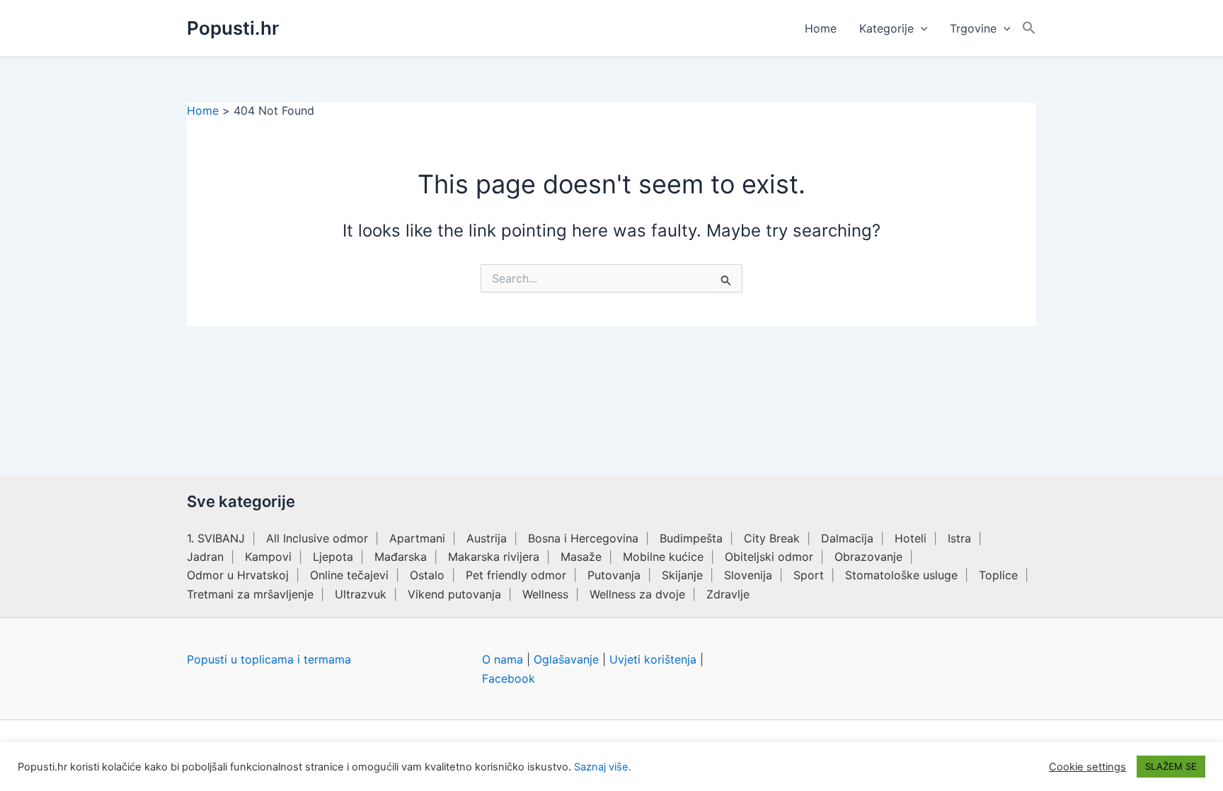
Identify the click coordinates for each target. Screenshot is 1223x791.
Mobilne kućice (663, 557)
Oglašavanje (566, 659)
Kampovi (268, 557)
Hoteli (910, 538)
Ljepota (333, 557)
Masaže (581, 557)
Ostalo (427, 575)
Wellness (545, 594)
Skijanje (682, 575)
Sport (808, 575)
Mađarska (400, 557)
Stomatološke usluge (901, 575)
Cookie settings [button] (1087, 767)
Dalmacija (847, 538)
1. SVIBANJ (216, 538)
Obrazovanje (868, 557)
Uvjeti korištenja (652, 659)
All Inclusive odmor (317, 538)
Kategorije (886, 28)
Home (821, 28)
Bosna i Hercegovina (583, 538)
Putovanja (614, 575)
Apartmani (417, 538)
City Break (772, 538)
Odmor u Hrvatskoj (238, 575)
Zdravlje (728, 594)
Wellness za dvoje (637, 594)
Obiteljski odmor (769, 557)
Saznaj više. (602, 767)
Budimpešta (691, 538)
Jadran (205, 557)
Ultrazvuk (360, 594)
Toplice (998, 575)
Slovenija (748, 575)
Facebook (508, 678)
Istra (959, 538)
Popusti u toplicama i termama (269, 659)
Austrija (486, 538)
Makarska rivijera (493, 557)
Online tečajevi (349, 575)
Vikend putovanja (454, 594)
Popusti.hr (233, 28)
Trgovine (973, 28)
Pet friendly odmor (516, 575)
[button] (921, 28)
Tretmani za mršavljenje (250, 594)
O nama (502, 659)
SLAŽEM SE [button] (1171, 766)
